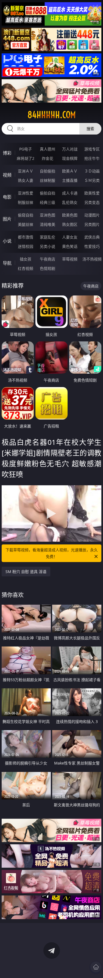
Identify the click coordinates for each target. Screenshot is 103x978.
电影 (7, 197)
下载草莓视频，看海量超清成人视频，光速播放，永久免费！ (51, 553)
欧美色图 (69, 215)
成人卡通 (69, 193)
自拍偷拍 (47, 171)
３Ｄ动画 (92, 171)
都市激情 (25, 237)
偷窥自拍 (25, 215)
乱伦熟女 (69, 202)
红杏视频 (25, 268)
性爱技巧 (92, 246)
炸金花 (47, 158)
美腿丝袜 (25, 224)
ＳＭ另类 (92, 180)
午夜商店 (47, 259)
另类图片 (92, 224)
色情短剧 (47, 268)
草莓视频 (69, 259)
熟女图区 (69, 224)
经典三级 (47, 202)
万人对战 (69, 149)
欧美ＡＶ (69, 171)
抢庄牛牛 (92, 158)
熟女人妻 (25, 180)
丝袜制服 (47, 180)
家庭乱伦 (47, 237)
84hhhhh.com (51, 114)
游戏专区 (92, 149)
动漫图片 (92, 215)
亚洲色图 (47, 215)
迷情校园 (25, 246)
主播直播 (69, 180)
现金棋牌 (69, 158)
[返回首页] (95, 966)
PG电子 (25, 149)
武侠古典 (92, 237)
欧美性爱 (92, 193)
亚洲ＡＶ (25, 171)
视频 (7, 175)
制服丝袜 (25, 202)
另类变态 (92, 202)
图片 (7, 219)
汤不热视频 (92, 259)
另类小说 (47, 246)
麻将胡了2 (25, 158)
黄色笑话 (69, 246)
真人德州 (47, 149)
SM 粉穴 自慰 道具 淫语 (25, 571)
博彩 (7, 153)
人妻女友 (69, 237)
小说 (7, 241)
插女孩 (25, 259)
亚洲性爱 (25, 193)
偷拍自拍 (47, 193)
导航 (7, 263)
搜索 (90, 128)
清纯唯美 (47, 224)
